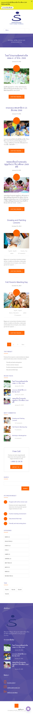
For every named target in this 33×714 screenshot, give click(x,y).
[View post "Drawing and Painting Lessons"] (16, 240)
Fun (26, 251)
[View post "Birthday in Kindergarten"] (7, 438)
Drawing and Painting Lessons (16, 221)
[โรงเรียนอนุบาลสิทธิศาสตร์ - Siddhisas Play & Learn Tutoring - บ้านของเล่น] (16, 18)
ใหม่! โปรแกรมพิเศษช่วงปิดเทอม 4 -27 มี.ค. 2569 (16, 56)
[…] (17, 144)
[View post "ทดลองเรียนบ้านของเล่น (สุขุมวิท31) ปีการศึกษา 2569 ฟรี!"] (16, 185)
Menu (7, 30)
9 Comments (17, 315)
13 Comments (21, 253)
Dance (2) (7, 537)
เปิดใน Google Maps (12, 692)
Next (23, 344)
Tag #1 (15, 310)
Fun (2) (7, 550)
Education (16, 313)
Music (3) (7, 567)
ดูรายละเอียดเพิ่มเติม (7, 7)
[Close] (31, 1)
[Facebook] (16, 706)
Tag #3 (10, 251)
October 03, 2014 (16, 226)
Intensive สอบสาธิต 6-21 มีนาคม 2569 (16, 108)
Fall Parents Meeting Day (16, 282)
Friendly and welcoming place (17, 523)
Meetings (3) (8, 563)
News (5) (7, 571)
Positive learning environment (17, 514)
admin (11, 253)
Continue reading (15, 96)
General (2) (8, 558)
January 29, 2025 (16, 170)
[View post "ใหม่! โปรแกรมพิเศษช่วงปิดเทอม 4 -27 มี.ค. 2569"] (16, 76)
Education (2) (8, 541)
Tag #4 (14, 251)
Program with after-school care (18, 502)
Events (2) (7, 545)
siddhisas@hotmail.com (13, 687)
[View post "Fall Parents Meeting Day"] (16, 300)
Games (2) (7, 554)
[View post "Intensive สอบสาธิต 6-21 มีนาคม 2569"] (16, 128)
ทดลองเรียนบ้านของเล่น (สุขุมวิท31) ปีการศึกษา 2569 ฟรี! (16, 164)
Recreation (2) (9, 576)
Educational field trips (15, 518)
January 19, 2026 (16, 113)
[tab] (16, 501)
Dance (11, 313)
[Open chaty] (28, 709)
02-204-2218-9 (11, 683)
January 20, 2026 (16, 61)
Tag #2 (20, 310)
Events (22, 251)
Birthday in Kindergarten (19, 435)
